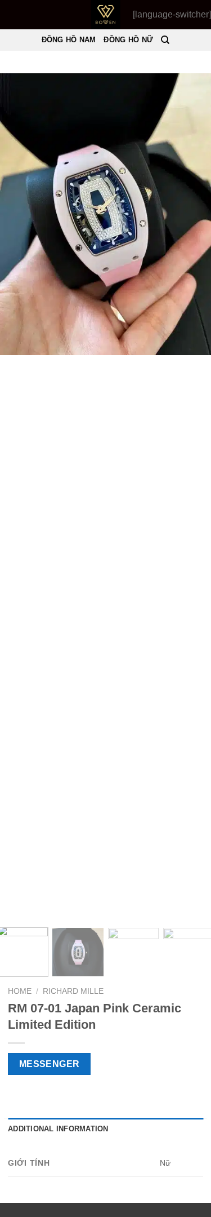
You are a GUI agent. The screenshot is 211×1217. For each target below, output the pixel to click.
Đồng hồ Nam (69, 40)
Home (20, 991)
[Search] (165, 40)
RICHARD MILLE (73, 991)
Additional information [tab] (58, 1129)
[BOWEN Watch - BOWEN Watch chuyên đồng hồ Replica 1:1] (105, 14)
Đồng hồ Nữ (128, 40)
